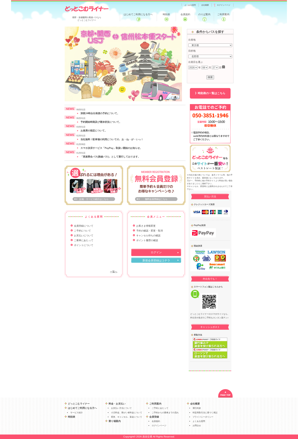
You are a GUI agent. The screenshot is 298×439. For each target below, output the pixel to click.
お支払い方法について (121, 408)
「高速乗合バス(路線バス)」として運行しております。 (110, 156)
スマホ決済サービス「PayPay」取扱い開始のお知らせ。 (111, 148)
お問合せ (197, 425)
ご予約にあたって (160, 408)
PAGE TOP (225, 393)
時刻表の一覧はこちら (211, 93)
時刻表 (71, 416)
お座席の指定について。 (94, 130)
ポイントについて (83, 245)
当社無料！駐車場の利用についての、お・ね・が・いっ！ (112, 139)
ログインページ (159, 425)
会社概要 (195, 403)
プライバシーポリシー (203, 417)
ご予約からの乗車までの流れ (165, 412)
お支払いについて (83, 235)
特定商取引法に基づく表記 (205, 412)
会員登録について (83, 225)
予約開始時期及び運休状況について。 (101, 121)
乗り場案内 (115, 421)
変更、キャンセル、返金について (126, 417)
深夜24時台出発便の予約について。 (100, 113)
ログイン (156, 252)
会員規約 (156, 421)
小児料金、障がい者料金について (126, 412)
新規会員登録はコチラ (156, 260)
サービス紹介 (76, 412)
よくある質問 (199, 421)
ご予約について (82, 230)
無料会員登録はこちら (156, 199)
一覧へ (113, 271)
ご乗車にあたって (83, 240)
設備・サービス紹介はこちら (93, 199)
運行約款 (197, 408)
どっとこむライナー (86, 8)
